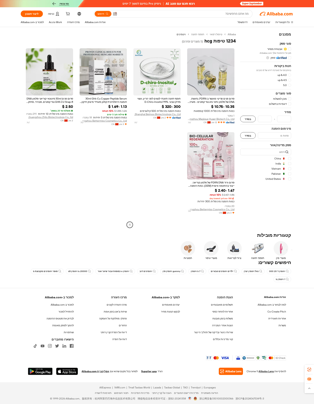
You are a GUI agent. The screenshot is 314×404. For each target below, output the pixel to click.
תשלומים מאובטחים (222, 304)
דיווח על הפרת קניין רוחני (113, 332)
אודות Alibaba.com (275, 297)
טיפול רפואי (216, 34)
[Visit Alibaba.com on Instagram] (50, 346)
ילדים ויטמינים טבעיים (222, 271)
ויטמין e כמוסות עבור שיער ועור (113, 271)
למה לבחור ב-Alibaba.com (272, 304)
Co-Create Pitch (276, 311)
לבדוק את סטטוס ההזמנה (60, 318)
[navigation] (265, 130)
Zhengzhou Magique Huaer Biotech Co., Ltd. (210, 118)
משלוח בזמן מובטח (222, 318)
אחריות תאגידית (277, 318)
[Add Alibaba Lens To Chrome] (231, 371)
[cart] (67, 14)
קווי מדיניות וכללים (223, 339)
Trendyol (196, 387)
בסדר (248, 119)
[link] (309, 369)
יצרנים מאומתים (171, 304)
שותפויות (69, 332)
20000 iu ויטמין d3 (77, 271)
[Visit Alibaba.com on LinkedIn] (64, 346)
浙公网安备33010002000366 (216, 398)
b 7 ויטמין (195, 271)
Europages (210, 387)
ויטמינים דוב (146, 271)
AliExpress (105, 387)
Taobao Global (172, 387)
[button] (115, 14)
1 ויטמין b (280, 279)
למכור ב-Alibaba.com (62, 304)
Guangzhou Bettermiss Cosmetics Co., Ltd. (103, 120)
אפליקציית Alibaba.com (95, 371)
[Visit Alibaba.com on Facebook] (71, 346)
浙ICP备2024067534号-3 (250, 398)
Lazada (157, 387)
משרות (282, 325)
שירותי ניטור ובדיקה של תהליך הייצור (213, 332)
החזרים (123, 325)
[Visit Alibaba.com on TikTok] (35, 346)
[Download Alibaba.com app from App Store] (67, 371)
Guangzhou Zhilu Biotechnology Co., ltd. (50, 117)
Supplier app (149, 371)
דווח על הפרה (119, 339)
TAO (185, 387)
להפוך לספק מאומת (63, 325)
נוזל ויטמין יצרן (251, 271)
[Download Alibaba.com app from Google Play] (40, 371)
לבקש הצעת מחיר (170, 311)
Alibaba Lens (266, 371)
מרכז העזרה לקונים (117, 304)
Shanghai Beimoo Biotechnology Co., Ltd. (157, 114)
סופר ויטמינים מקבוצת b (45, 271)
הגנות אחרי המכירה (222, 325)
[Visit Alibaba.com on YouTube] (42, 346)
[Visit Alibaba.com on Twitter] (57, 346)
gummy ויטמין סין (171, 271)
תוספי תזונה (197, 34)
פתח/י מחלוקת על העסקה (113, 318)
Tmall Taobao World (139, 387)
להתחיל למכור (66, 311)
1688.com (119, 387)
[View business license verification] (190, 398)
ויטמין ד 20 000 (277, 271)
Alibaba (232, 34)
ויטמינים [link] (181, 34)
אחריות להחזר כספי (222, 311)
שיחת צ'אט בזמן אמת (115, 311)
